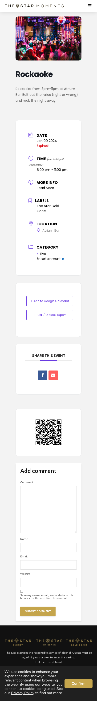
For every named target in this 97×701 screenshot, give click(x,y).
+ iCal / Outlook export (50, 315)
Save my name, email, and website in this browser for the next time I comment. (46, 597)
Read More (45, 187)
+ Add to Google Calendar (50, 301)
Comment (26, 482)
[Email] (53, 375)
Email (24, 556)
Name (24, 539)
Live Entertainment (49, 256)
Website (25, 573)
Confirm (78, 683)
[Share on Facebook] (42, 375)
